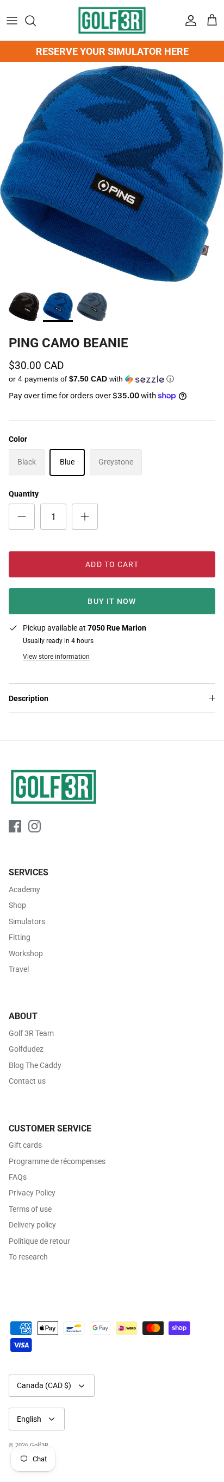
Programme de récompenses (57, 1161)
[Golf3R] (112, 20)
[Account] (188, 21)
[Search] (36, 21)
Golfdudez (26, 1049)
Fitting (19, 937)
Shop (17, 905)
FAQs (18, 1177)
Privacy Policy (32, 1192)
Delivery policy (32, 1224)
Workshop (26, 953)
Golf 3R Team (31, 1033)
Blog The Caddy (35, 1065)
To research (28, 1256)
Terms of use (30, 1209)
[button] (112, 379)
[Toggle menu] (12, 21)
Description (28, 698)
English (29, 1419)
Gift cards (25, 1145)
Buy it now (112, 601)
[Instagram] (34, 826)
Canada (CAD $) (44, 1385)
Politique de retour (39, 1241)
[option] (112, 173)
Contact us (27, 1081)
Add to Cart (111, 564)
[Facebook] (15, 826)
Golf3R (39, 1445)
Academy (24, 889)
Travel (19, 969)
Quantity (24, 493)
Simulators (27, 921)
